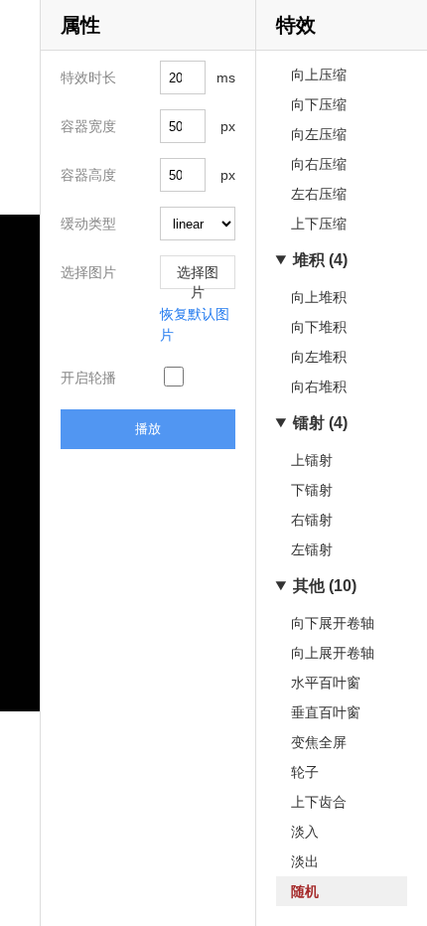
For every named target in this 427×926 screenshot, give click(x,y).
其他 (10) (324, 585)
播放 (148, 428)
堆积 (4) (320, 259)
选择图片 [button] (197, 276)
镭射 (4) (320, 422)
